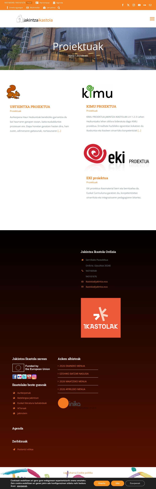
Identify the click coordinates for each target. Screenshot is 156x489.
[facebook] (123, 5)
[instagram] (134, 5)
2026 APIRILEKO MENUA (72, 389)
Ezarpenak (135, 483)
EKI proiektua (111, 157)
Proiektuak (15, 111)
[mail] (150, 5)
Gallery (44, 92)
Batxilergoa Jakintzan (28, 397)
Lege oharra (69, 472)
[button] (59, 7)
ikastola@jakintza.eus (97, 281)
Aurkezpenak (24, 392)
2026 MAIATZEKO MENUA (73, 381)
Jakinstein (22, 413)
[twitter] (128, 5)
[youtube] (139, 5)
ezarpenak (22, 486)
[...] (59, 130)
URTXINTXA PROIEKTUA (35, 92)
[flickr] (145, 5)
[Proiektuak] (40, 92)
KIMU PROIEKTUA (111, 91)
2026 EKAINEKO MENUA (72, 365)
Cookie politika (85, 472)
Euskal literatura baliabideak (32, 403)
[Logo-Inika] (78, 397)
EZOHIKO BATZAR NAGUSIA (74, 373)
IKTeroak (21, 408)
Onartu (101, 483)
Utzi (118, 483)
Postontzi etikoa (25, 449)
